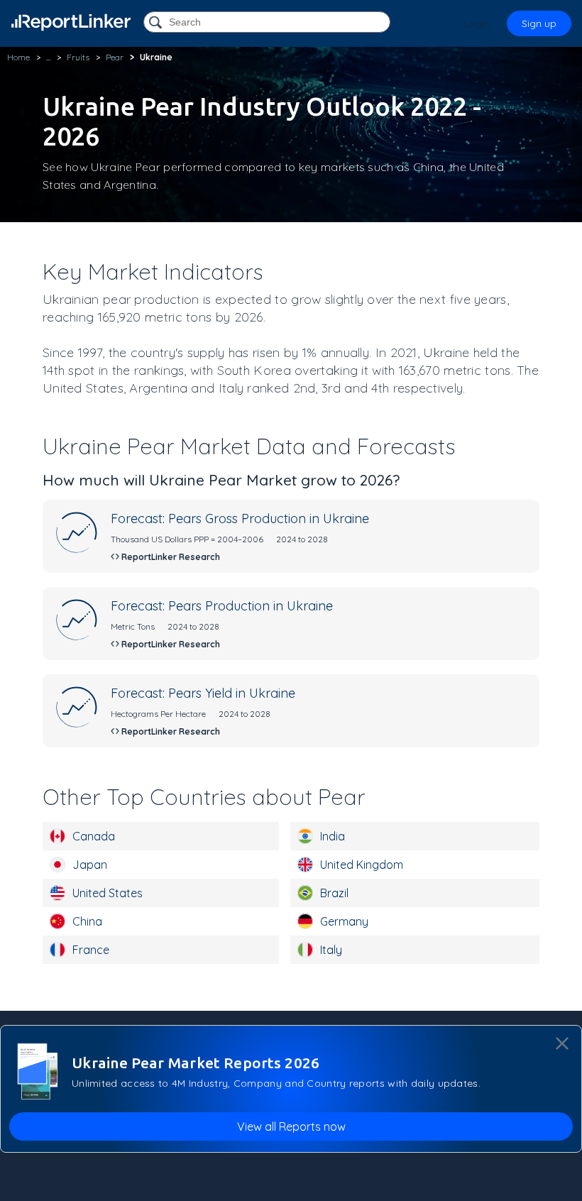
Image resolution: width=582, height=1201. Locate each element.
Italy (331, 950)
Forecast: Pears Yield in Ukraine (203, 693)
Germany (344, 921)
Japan (89, 864)
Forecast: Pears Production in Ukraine (222, 606)
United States (107, 893)
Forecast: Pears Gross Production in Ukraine (240, 518)
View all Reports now (291, 1126)
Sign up (539, 23)
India (332, 836)
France (90, 950)
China (87, 921)
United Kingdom (361, 864)
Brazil (334, 893)
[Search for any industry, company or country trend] (157, 23)
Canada (93, 836)
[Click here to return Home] (71, 22)
